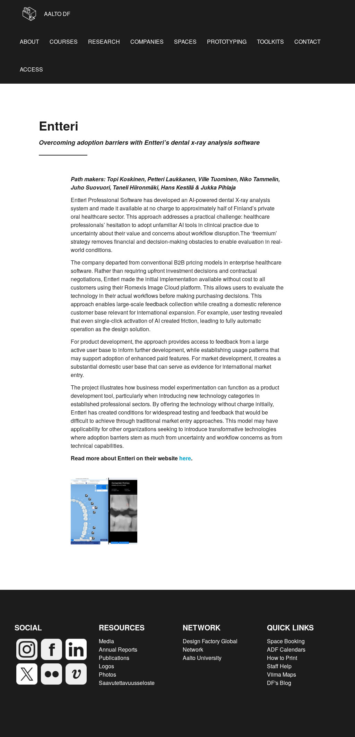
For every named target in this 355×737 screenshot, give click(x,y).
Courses (64, 41)
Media (106, 641)
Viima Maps (281, 674)
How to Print (282, 658)
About (29, 41)
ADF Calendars (286, 649)
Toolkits (270, 41)
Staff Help (279, 666)
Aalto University (202, 658)
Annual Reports (118, 649)
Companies (147, 41)
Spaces (185, 41)
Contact (307, 41)
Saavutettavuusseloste (127, 683)
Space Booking (286, 641)
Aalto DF (56, 14)
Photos (107, 674)
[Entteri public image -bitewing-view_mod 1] (104, 511)
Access (31, 69)
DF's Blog (279, 683)
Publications (114, 658)
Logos (106, 666)
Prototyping (226, 41)
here (185, 458)
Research (104, 41)
